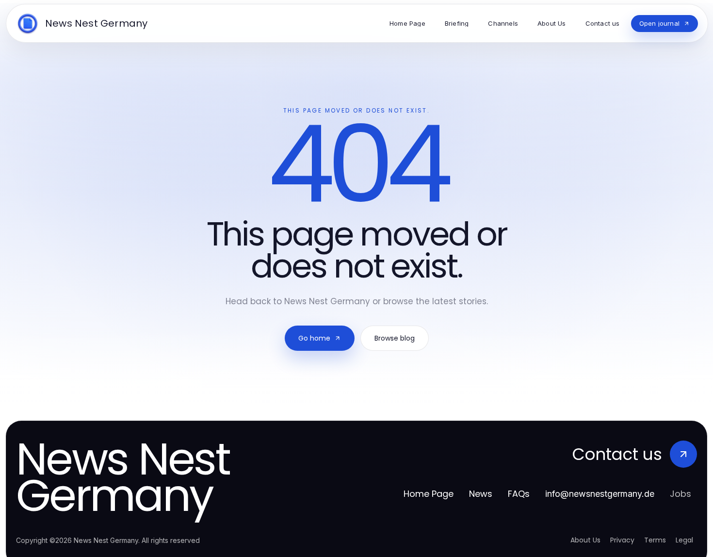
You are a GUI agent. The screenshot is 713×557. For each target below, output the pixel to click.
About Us (585, 540)
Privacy (622, 540)
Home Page (429, 494)
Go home (314, 338)
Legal (684, 540)
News (480, 494)
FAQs (519, 494)
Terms (655, 540)
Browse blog (394, 338)
